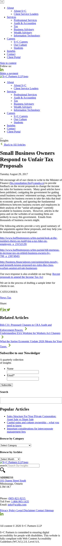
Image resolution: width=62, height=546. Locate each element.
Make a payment (9, 73)
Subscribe (6, 385)
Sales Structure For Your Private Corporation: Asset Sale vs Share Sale (31, 418)
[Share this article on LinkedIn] (5, 310)
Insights (11, 51)
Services (11, 17)
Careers (11, 38)
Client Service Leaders (26, 14)
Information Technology (27, 35)
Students (18, 47)
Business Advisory (24, 29)
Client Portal (13, 57)
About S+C (20, 10)
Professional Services (25, 20)
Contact (11, 54)
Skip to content (8, 63)
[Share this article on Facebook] (1, 310)
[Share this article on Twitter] (8, 310)
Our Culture (20, 44)
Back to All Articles (14, 144)
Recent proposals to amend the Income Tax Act (30, 275)
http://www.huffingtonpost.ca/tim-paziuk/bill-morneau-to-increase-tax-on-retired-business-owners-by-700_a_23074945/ (29, 253)
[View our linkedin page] (1, 70)
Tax (16, 26)
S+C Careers (21, 41)
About (10, 7)
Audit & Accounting (25, 23)
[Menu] (1, 138)
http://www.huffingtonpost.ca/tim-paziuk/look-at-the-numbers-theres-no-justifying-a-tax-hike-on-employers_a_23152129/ (28, 241)
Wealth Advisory (23, 32)
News (3, 297)
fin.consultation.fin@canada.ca (27, 183)
